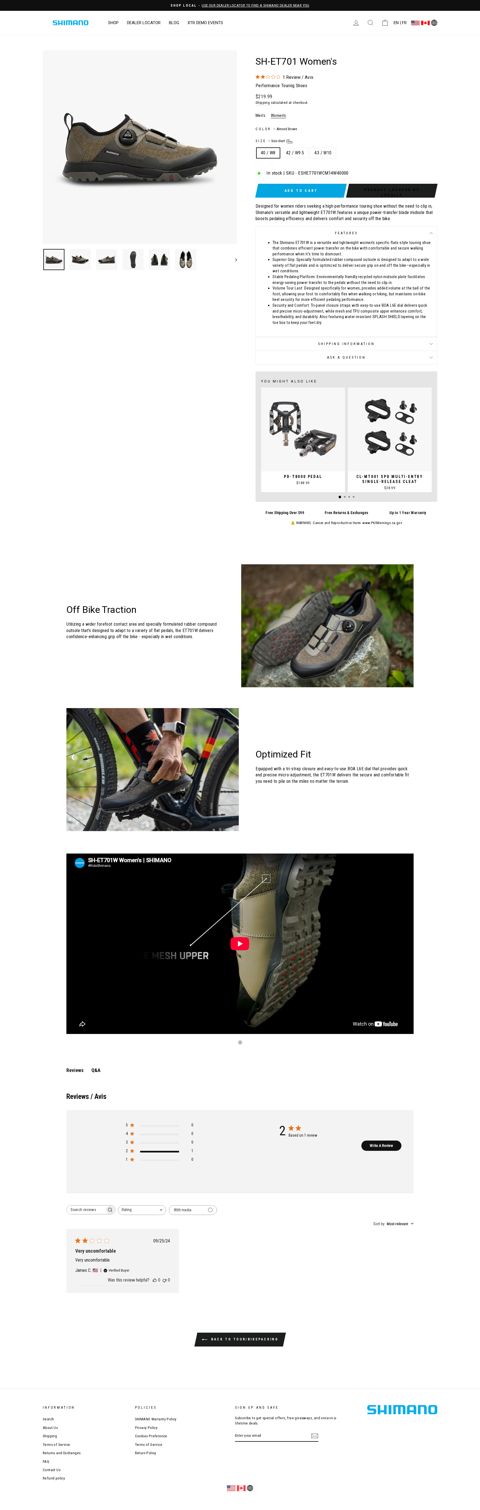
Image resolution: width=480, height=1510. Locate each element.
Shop (113, 22)
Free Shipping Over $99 (285, 512)
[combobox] (142, 1210)
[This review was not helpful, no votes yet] (164, 1280)
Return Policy (145, 1453)
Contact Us (52, 1470)
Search (48, 1419)
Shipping (263, 102)
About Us (50, 1427)
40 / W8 (268, 152)
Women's (278, 115)
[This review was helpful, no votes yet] (155, 1280)
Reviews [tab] (75, 1070)
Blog (174, 22)
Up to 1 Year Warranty (407, 512)
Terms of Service (56, 1444)
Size (271, 141)
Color (276, 129)
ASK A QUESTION (346, 357)
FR (404, 22)
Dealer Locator (144, 22)
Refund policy (54, 1478)
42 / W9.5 (295, 152)
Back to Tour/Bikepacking (244, 1339)
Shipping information (346, 344)
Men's (260, 115)
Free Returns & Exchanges (346, 512)
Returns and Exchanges (62, 1453)
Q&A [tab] (96, 1070)
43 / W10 (322, 152)
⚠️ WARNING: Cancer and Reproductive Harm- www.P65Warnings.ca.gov (346, 523)
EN (396, 22)
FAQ (46, 1461)
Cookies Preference (151, 1436)
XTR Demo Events (205, 22)
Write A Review (381, 1145)
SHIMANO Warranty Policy (156, 1419)
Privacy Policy (146, 1427)
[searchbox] (86, 1210)
